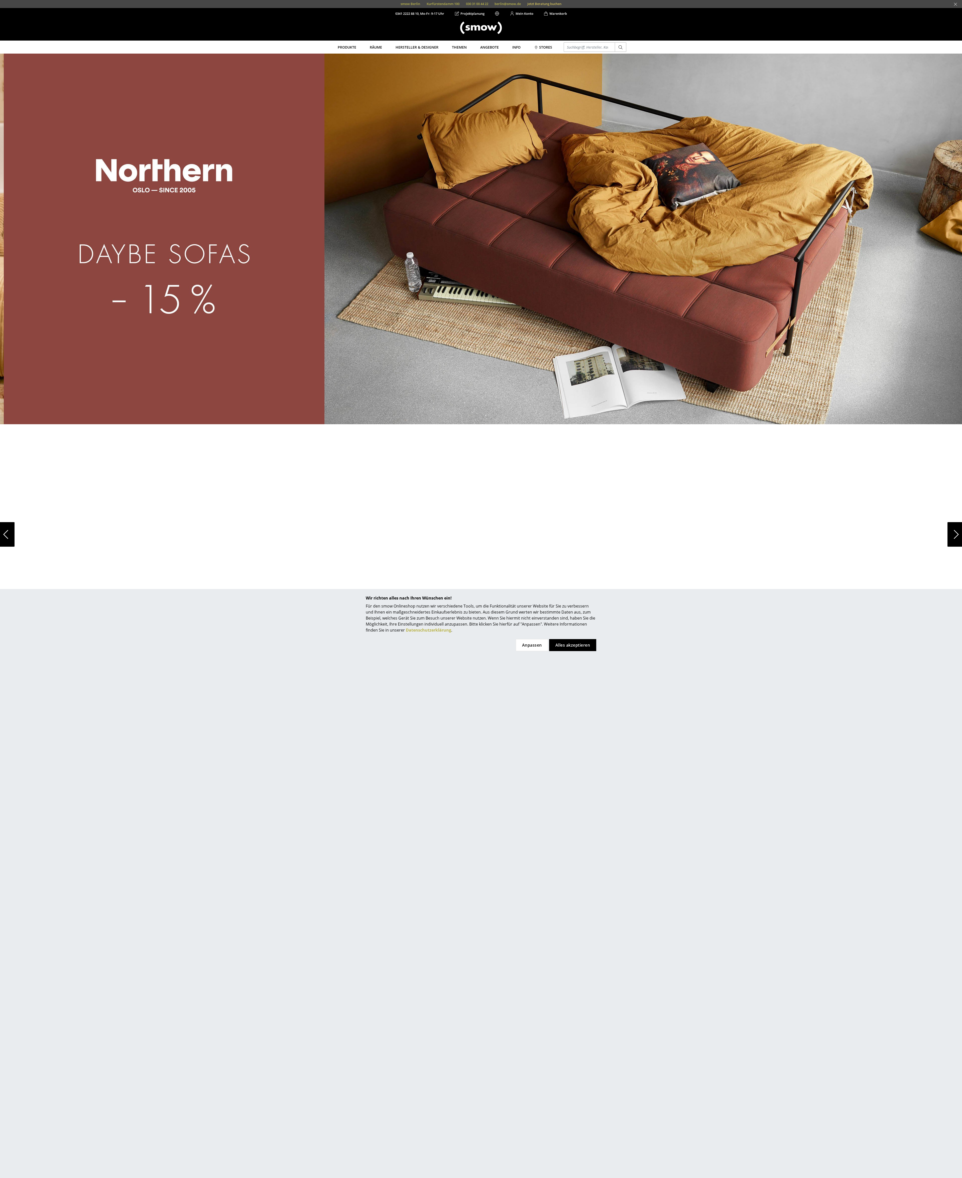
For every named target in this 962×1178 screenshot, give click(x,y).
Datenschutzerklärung (428, 630)
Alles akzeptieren (572, 645)
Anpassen (532, 645)
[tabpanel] (481, 534)
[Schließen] (955, 4)
